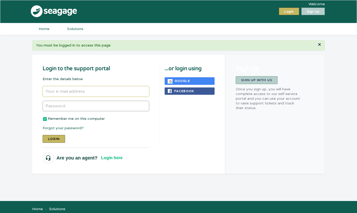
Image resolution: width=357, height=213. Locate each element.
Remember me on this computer (76, 118)
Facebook (184, 91)
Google (182, 81)
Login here (112, 158)
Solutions (75, 29)
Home (44, 29)
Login (54, 139)
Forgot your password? (63, 128)
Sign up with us (256, 80)
